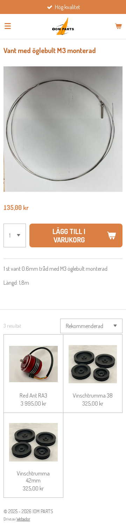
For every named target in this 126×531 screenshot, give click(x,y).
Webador (23, 519)
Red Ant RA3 (33, 395)
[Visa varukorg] (118, 26)
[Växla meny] (7, 26)
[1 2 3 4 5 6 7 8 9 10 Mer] (15, 235)
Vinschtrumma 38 (93, 395)
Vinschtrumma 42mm (33, 476)
